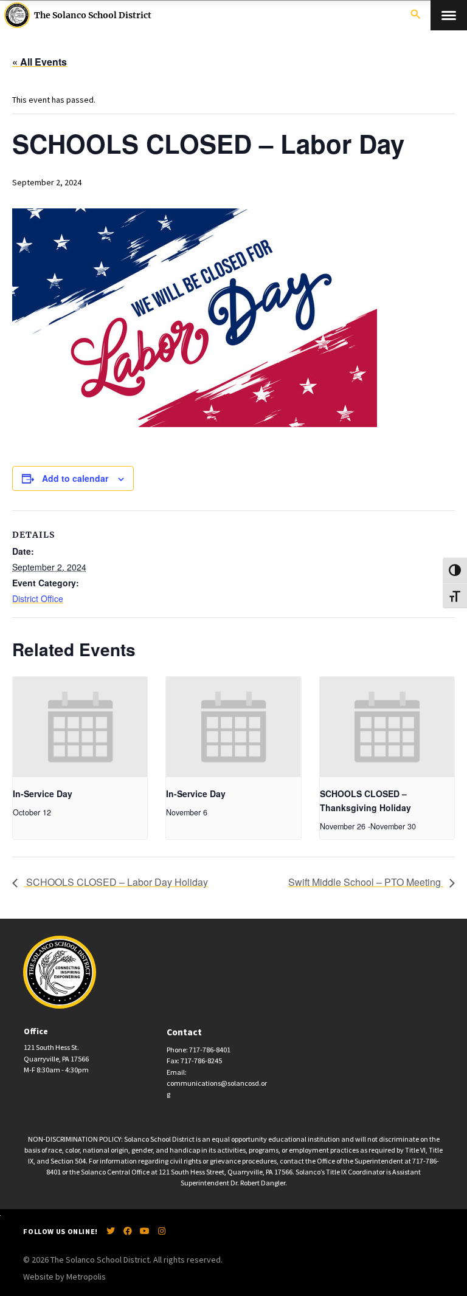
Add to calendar (75, 478)
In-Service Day (42, 793)
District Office (37, 598)
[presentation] (80, 727)
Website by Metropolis (64, 1276)
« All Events (39, 62)
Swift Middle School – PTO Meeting (365, 882)
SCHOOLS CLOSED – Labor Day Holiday (116, 882)
